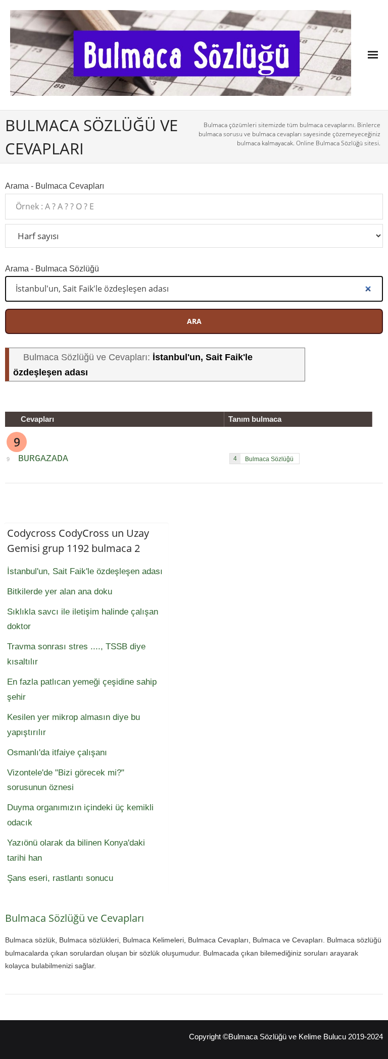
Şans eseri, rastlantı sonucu (60, 878)
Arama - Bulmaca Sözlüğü (52, 268)
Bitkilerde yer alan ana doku (59, 591)
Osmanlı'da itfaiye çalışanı (57, 752)
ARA (194, 321)
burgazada (43, 459)
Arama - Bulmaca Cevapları (54, 185)
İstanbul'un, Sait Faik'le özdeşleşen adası (85, 571)
